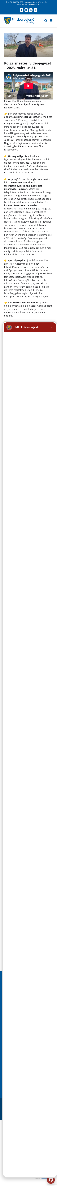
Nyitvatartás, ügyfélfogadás (36, 2)
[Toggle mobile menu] (51, 20)
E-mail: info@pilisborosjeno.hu (34, 3)
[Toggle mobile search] (45, 20)
